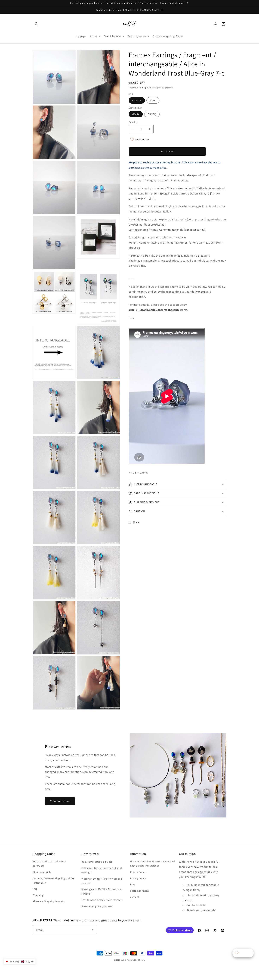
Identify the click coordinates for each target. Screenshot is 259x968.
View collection (60, 801)
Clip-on (136, 100)
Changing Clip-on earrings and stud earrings (101, 870)
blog (132, 884)
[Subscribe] (92, 930)
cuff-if (124, 960)
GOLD (135, 114)
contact (134, 896)
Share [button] (136, 522)
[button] (36, 24)
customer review (139, 890)
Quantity (133, 122)
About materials (42, 872)
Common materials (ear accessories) (182, 230)
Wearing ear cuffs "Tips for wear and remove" (102, 891)
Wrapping (38, 895)
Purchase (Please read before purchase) (49, 863)
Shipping (146, 87)
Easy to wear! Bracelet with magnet (101, 900)
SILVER (152, 114)
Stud (153, 100)
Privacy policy (138, 878)
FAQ (35, 889)
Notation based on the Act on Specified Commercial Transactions (152, 863)
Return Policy (138, 872)
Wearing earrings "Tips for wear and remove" (101, 881)
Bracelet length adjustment (97, 906)
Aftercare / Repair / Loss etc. (49, 901)
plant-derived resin (174, 219)
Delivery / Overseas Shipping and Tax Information (53, 880)
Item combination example (96, 861)
